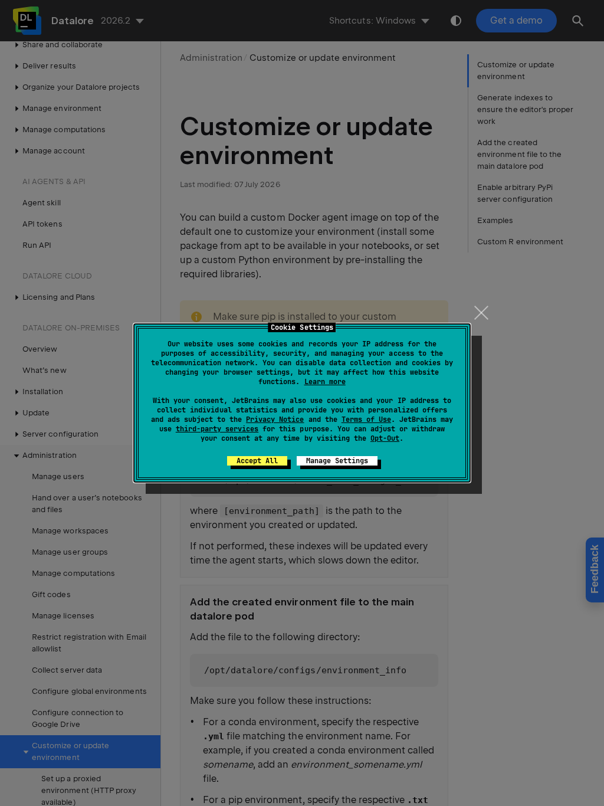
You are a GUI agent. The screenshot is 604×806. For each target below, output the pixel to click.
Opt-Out (384, 438)
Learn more (325, 381)
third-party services (217, 429)
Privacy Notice (275, 419)
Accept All (257, 461)
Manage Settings (337, 461)
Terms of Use (366, 419)
